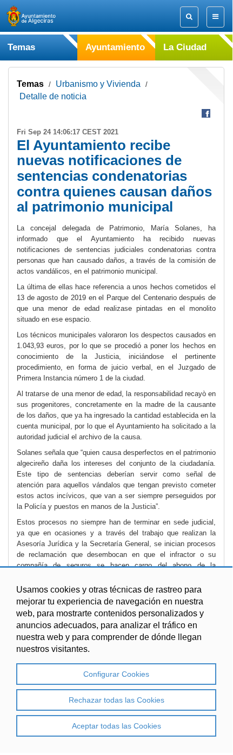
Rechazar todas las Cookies (116, 700)
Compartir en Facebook (206, 113)
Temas (30, 84)
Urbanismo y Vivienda (98, 84)
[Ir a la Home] (40, 16)
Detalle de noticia (52, 96)
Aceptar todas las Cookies (116, 726)
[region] (116, 659)
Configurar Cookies (116, 674)
